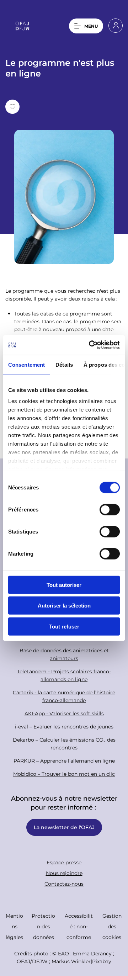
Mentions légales (14, 926)
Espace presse (64, 862)
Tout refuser (64, 626)
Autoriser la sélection (64, 606)
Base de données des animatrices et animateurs (64, 654)
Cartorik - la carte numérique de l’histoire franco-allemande (64, 696)
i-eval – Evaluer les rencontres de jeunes (64, 726)
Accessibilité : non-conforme (79, 926)
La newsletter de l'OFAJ (64, 827)
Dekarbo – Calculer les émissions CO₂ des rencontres (64, 743)
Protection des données (43, 926)
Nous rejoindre (64, 873)
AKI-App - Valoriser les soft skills (64, 713)
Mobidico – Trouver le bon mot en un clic (64, 773)
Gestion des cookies (112, 926)
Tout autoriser (64, 585)
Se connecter (115, 25)
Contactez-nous (64, 883)
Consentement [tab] (26, 364)
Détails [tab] (64, 364)
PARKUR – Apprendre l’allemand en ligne (64, 760)
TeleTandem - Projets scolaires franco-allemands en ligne (64, 675)
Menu (91, 26)
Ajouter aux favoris (12, 107)
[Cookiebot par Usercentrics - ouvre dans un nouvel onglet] (90, 345)
